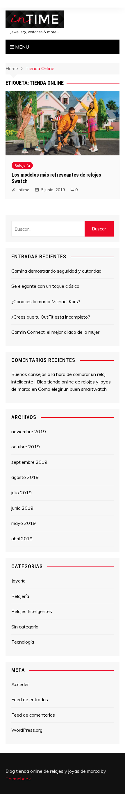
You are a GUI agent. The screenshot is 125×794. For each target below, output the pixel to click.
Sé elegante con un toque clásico (45, 286)
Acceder (20, 684)
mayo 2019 (23, 523)
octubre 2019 (25, 447)
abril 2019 (22, 538)
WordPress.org (26, 730)
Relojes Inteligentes (31, 611)
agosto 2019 (25, 477)
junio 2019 (22, 508)
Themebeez (18, 778)
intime (23, 189)
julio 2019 (21, 492)
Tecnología (22, 642)
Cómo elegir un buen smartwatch (72, 389)
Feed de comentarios (33, 715)
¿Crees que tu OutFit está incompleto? (50, 317)
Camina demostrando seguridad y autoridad (56, 271)
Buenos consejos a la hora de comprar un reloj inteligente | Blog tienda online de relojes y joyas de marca (61, 381)
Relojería (22, 165)
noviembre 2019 (28, 431)
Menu (21, 47)
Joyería (18, 581)
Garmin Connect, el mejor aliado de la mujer (55, 332)
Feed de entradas (29, 699)
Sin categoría (24, 627)
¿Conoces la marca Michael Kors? (45, 301)
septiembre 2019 (29, 462)
